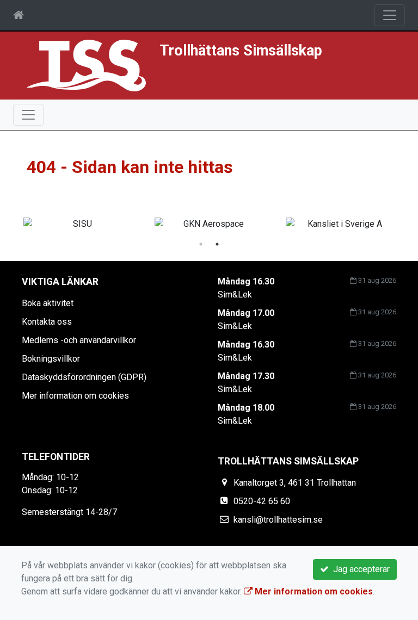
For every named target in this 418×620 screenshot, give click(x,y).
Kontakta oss (47, 322)
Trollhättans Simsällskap (240, 50)
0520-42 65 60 (261, 501)
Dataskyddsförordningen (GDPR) (84, 377)
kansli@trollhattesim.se (278, 519)
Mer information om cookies (75, 395)
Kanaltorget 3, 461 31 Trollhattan (294, 483)
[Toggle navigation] (389, 15)
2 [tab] (217, 244)
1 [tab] (200, 244)
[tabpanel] (209, 224)
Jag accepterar (359, 569)
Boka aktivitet (47, 303)
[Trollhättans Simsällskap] (86, 65)
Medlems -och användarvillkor (79, 340)
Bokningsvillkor (51, 359)
